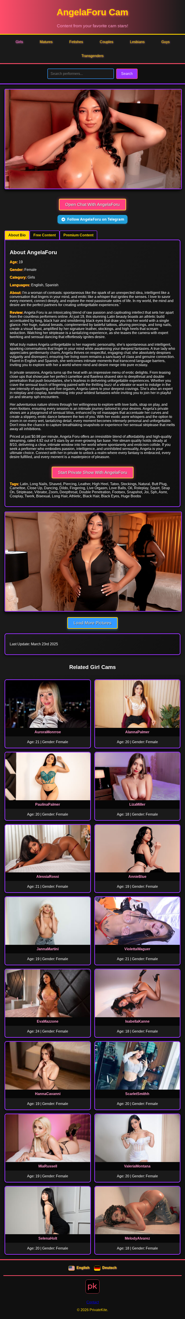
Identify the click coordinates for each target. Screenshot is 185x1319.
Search (127, 74)
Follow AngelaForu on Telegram (95, 219)
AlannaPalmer (137, 732)
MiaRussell (47, 1166)
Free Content (44, 235)
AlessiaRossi (47, 877)
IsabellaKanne (137, 1021)
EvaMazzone (47, 1021)
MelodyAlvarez (137, 1238)
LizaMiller (137, 804)
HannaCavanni (47, 1094)
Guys (165, 42)
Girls (19, 42)
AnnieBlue (137, 877)
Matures (46, 42)
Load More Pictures (92, 622)
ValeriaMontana (137, 1166)
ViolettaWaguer (137, 949)
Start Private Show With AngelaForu (92, 472)
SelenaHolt (47, 1238)
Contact (92, 1302)
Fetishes (76, 42)
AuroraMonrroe (48, 732)
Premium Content (78, 235)
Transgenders (92, 56)
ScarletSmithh (137, 1094)
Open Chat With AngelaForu (92, 204)
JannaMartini (48, 949)
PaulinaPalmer (47, 804)
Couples (106, 42)
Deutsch (109, 1268)
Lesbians (137, 42)
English (83, 1268)
